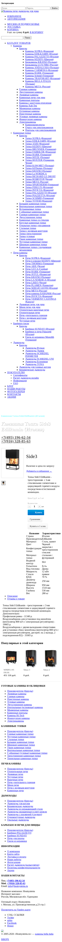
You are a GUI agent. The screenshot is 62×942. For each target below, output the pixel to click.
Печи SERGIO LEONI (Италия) (41, 288)
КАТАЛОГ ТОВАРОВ (19, 43)
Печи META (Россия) (36, 290)
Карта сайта (13, 854)
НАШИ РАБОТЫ (16, 389)
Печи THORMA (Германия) (39, 263)
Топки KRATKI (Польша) (38, 171)
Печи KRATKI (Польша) (38, 277)
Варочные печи (15, 779)
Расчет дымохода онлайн (26, 378)
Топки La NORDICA (36, 173)
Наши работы (14, 859)
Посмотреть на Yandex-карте (16, 909)
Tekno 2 (46, 670)
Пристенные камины (30, 114)
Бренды (23, 48)
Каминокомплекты (35, 124)
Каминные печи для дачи (32, 97)
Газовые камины (27, 89)
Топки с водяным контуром (33, 231)
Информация (20, 380)
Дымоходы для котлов (18, 803)
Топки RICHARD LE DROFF (40, 176)
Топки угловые (27, 236)
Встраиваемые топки (30, 209)
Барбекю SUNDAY (17, 835)
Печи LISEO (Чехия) (35, 282)
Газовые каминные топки (32, 214)
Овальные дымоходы (18, 820)
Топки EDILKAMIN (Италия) (40, 141)
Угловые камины (16, 702)
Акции (10, 870)
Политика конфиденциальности (23, 867)
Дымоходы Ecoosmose (36, 361)
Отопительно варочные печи (34, 310)
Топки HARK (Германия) (38, 154)
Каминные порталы (29, 100)
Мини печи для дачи (29, 307)
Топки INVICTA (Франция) (39, 190)
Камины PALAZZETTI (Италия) (42, 56)
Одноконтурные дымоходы (21, 817)
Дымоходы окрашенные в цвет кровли (27, 811)
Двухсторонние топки (30, 217)
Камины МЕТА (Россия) (37, 86)
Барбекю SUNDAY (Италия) (39, 329)
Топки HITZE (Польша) (37, 157)
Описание (12, 596)
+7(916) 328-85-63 (16, 441)
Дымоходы (18, 342)
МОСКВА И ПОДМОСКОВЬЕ (23, 24)
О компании (13, 851)
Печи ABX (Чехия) (35, 266)
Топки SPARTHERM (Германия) (42, 184)
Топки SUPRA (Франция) (38, 138)
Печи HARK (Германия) (37, 271)
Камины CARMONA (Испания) (41, 70)
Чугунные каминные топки (33, 241)
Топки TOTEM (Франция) (38, 201)
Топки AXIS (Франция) (37, 143)
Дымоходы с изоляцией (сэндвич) (24, 814)
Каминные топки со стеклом (34, 220)
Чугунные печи (27, 320)
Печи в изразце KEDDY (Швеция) (43, 261)
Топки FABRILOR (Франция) (40, 152)
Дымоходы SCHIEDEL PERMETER (37, 354)
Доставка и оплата (16, 856)
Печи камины (20, 252)
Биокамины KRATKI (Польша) (41, 62)
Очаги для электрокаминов (39, 127)
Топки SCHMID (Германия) (39, 198)
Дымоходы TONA (34, 364)
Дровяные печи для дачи (32, 304)
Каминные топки (22, 133)
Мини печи (13, 785)
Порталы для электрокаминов (40, 130)
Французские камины (30, 119)
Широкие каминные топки (33, 244)
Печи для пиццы (15, 838)
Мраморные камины (29, 108)
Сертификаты (20, 375)
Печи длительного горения (33, 315)
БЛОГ (10, 386)
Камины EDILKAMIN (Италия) (41, 54)
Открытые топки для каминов (34, 225)
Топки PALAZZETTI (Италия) (41, 192)
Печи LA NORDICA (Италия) (40, 280)
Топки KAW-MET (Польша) (39, 165)
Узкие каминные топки (31, 239)
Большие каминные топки (32, 203)
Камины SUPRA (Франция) (39, 51)
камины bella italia (44, 934)
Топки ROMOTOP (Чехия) (39, 179)
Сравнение (35, 519)
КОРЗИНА (13, 29)
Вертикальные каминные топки (35, 206)
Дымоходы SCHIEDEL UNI (39, 359)
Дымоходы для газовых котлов (35, 367)
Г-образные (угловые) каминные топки (27, 753)
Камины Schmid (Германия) (39, 75)
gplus (9, 920)
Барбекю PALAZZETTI (19, 833)
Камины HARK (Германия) (39, 73)
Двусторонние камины (31, 92)
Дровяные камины (28, 94)
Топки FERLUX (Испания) (39, 187)
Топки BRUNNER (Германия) (40, 149)
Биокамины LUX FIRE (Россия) (41, 65)
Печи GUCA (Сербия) (36, 269)
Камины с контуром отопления (35, 103)
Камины (17, 45)
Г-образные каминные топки (34, 212)
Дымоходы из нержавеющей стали (25, 809)
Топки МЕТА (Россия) (36, 182)
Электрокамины (27, 122)
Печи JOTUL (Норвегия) (38, 274)
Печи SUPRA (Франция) (38, 258)
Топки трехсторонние (30, 233)
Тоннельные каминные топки (22, 758)
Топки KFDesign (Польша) (39, 168)
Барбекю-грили (21, 323)
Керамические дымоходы (32, 369)
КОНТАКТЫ (14, 394)
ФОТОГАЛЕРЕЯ (16, 391)
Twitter (10, 917)
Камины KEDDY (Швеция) (39, 59)
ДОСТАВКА (14, 27)
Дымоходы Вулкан (35, 348)
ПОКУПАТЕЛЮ (16, 372)
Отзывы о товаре (16, 598)
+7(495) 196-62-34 (16, 437)
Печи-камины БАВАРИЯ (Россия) (43, 293)
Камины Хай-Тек (28, 105)
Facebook (12, 923)
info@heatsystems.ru (18, 886)
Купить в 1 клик (38, 526)
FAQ (15, 383)
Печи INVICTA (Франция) (39, 296)
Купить (38, 512)
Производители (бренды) (20, 691)
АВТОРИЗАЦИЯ (16, 19)
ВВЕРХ (5, 939)
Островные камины (29, 111)
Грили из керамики (17, 841)
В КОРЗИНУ (36, 32)
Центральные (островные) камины (25, 707)
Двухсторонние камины (19, 704)
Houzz (10, 925)
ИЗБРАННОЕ (14, 16)
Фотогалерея (13, 862)
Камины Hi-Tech (15, 715)
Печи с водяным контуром (32, 318)
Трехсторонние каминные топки (24, 755)
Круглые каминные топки (32, 222)
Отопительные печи (29, 312)
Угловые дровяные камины (33, 116)
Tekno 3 (26, 670)
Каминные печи (15, 790)
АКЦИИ (11, 397)
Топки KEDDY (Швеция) (38, 146)
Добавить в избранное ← (39, 471)
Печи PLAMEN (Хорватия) (39, 285)
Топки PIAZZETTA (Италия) (40, 195)
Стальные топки (27, 228)
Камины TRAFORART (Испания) (42, 78)
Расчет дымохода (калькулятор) (23, 865)
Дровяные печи (15, 774)
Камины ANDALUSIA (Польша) (42, 67)
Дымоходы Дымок (34, 350)
